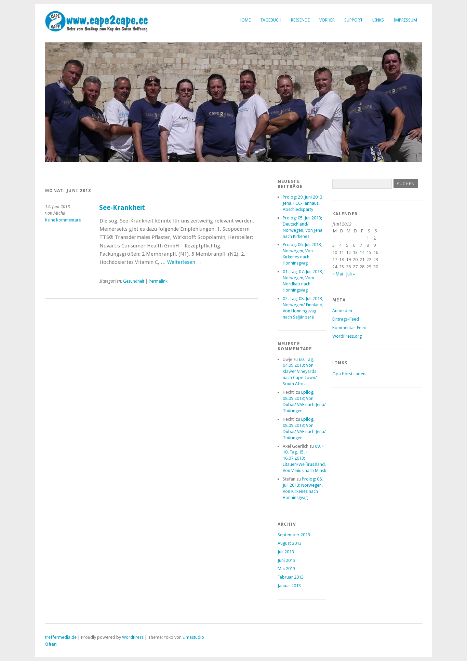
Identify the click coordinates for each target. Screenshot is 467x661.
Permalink (158, 281)
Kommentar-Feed (349, 327)
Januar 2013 (289, 585)
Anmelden (342, 310)
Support (353, 20)
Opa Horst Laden (348, 373)
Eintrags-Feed (345, 319)
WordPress (133, 637)
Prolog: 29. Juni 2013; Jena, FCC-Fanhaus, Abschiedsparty (303, 203)
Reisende (300, 20)
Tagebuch (270, 20)
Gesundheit (133, 281)
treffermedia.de (61, 637)
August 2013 (290, 543)
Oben (51, 644)
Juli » (350, 273)
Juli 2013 (286, 551)
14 (362, 252)
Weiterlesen (184, 262)
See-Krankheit (122, 208)
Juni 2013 (286, 560)
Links (378, 20)
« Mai (337, 273)
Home (245, 20)
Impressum (405, 20)
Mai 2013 (286, 568)
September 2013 (294, 534)
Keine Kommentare (63, 220)
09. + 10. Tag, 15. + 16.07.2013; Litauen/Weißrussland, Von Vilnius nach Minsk (304, 458)
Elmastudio (193, 637)
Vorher (327, 20)
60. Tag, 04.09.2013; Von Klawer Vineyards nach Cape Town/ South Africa (300, 372)
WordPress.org (347, 336)
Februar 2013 (291, 577)
